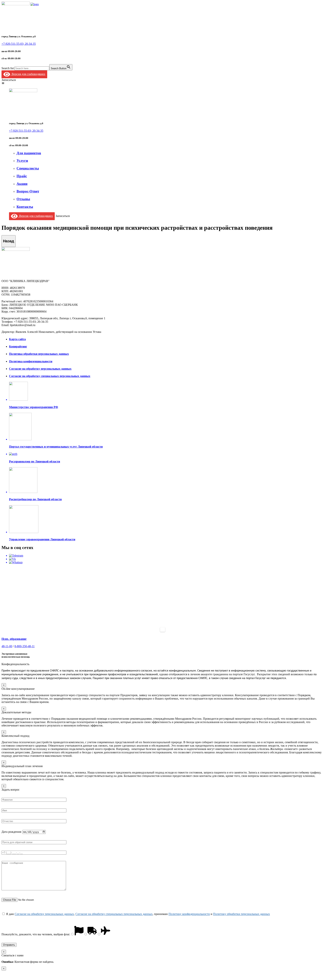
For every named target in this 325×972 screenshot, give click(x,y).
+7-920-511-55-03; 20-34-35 (19, 43)
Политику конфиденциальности (189, 914)
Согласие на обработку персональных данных (44, 914)
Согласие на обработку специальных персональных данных (114, 914)
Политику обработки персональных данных (241, 914)
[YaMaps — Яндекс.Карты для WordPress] (162, 629)
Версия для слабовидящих (27, 74)
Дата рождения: (12, 831)
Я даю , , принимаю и (137, 914)
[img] (3, 83)
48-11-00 (7, 646)
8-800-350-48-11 (24, 646)
